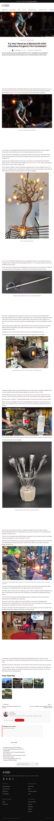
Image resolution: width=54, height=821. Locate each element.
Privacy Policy (48, 818)
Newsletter (30, 806)
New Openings (6, 793)
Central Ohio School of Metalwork (16, 90)
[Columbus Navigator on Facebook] (4, 779)
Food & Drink (12, 9)
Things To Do (4, 9)
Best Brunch (5, 791)
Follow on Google (9, 720)
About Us (30, 804)
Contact (30, 811)
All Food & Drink (6, 788)
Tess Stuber (12, 714)
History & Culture (42, 9)
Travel (24, 9)
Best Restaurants (6, 786)
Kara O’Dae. (33, 263)
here (3, 323)
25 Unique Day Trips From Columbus (12, 747)
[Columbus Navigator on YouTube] (10, 779)
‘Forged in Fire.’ (13, 92)
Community (5, 804)
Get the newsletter (19, 720)
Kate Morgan (5, 261)
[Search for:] (27, 764)
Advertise (30, 809)
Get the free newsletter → (32, 1)
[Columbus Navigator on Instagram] (7, 779)
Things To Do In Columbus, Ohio (27, 40)
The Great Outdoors (32, 9)
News (19, 9)
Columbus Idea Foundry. (35, 162)
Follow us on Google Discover (35, 50)
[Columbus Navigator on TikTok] (13, 779)
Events (29, 788)
